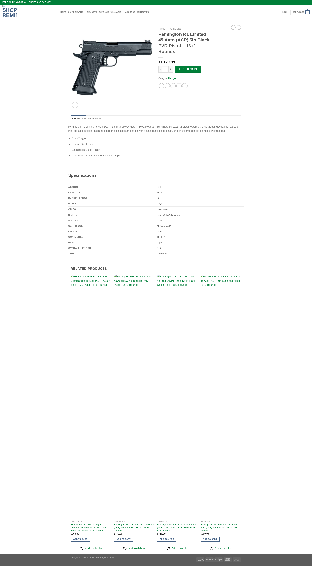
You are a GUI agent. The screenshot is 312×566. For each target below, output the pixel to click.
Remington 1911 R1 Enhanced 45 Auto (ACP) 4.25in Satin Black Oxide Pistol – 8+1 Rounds (177, 527)
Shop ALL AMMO (113, 12)
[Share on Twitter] (167, 85)
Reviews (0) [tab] (94, 118)
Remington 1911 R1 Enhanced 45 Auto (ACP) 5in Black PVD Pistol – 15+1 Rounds (134, 527)
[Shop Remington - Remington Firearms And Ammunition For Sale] (27, 12)
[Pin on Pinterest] (179, 85)
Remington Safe (95, 12)
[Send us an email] (308, 2)
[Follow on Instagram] (302, 2)
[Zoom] (75, 105)
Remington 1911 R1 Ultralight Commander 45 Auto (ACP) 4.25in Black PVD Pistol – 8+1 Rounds (88, 527)
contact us (143, 12)
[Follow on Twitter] (305, 2)
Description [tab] (78, 118)
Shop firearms (75, 12)
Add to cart (188, 69)
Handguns (175, 29)
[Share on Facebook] (161, 85)
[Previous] (70, 413)
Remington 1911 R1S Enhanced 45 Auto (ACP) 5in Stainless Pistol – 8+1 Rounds (219, 527)
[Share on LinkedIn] (185, 85)
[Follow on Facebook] (299, 2)
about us (130, 12)
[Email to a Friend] (173, 85)
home (63, 12)
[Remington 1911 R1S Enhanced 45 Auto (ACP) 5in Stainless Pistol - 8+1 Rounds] (221, 397)
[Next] (240, 413)
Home (161, 29)
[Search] (58, 12)
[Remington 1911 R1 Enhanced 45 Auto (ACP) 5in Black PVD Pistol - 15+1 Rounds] (134, 397)
